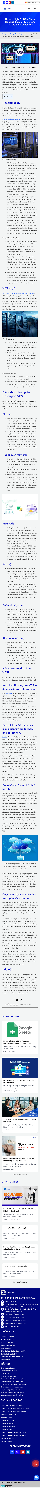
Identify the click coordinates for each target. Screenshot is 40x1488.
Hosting (4, 737)
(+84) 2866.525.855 (18, 1317)
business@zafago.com (18, 1323)
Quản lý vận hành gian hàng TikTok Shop (15, 1408)
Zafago (13, 1051)
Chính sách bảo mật (8, 1368)
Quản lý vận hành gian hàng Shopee (13, 1411)
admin (13, 1130)
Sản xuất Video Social (8, 1414)
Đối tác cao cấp (7, 1342)
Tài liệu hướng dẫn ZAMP (9, 1354)
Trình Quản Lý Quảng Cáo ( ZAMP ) (13, 1351)
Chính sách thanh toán (9, 1371)
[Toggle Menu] (28, 8)
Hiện (10, 96)
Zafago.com (15, 1326)
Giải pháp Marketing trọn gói (11, 1405)
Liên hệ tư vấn (6, 1348)
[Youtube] (10, 2)
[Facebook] (7, 2)
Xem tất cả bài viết (20, 1175)
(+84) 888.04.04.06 (17, 1314)
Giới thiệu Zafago (7, 1336)
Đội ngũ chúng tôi (7, 1339)
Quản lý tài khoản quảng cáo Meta (13, 1435)
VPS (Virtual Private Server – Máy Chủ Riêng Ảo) (18, 293)
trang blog (8, 693)
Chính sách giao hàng (8, 1376)
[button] (35, 8)
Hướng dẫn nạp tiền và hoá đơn (12, 1357)
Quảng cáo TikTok (7, 1420)
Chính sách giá (6, 1373)
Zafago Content (15, 1091)
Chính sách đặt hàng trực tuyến (15, 1228)
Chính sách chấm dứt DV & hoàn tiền (14, 1384)
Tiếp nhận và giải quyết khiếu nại (12, 1395)
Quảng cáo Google (8, 1426)
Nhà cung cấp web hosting (11, 119)
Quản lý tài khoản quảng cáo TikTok (14, 1432)
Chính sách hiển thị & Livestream (12, 1387)
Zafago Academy (7, 1438)
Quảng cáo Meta (7, 1423)
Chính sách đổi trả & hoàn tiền (12, 1381)
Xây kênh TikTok (7, 1417)
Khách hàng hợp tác (8, 1345)
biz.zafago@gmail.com (18, 1320)
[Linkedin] (12, 2)
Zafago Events (6, 1441)
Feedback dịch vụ (7, 1359)
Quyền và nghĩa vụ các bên (10, 1390)
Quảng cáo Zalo (7, 1429)
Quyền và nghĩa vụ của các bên (15, 1266)
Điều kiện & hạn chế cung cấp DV (12, 1392)
